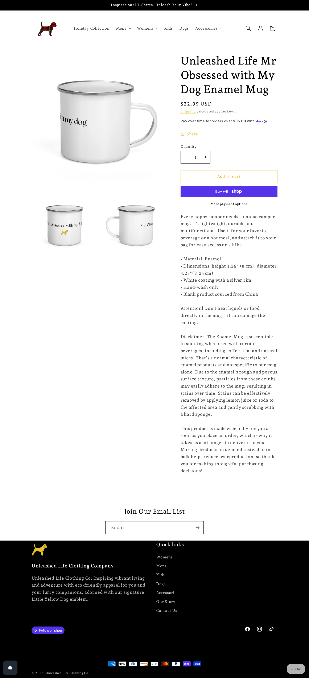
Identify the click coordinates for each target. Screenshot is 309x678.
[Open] (10, 668)
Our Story (166, 601)
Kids (160, 574)
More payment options (229, 204)
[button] (123, 28)
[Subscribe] (197, 527)
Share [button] (192, 134)
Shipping (188, 111)
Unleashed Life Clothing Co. (68, 673)
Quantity (189, 146)
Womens (164, 557)
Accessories (167, 592)
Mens (161, 566)
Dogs (161, 584)
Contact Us (166, 610)
